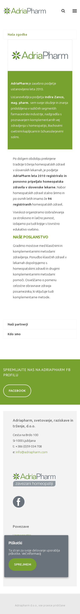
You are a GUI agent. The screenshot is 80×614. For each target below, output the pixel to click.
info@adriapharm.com (32, 452)
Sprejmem (22, 564)
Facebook (17, 390)
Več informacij (31, 553)
